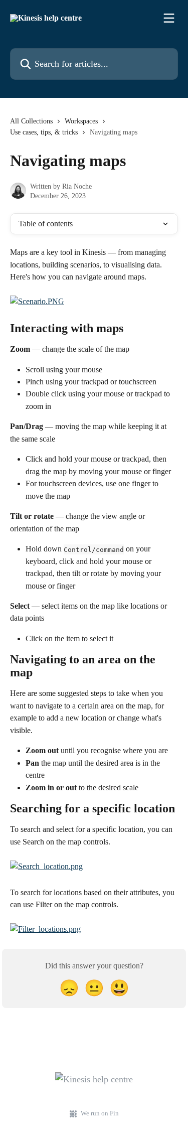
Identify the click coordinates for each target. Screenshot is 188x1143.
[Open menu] (169, 18)
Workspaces (81, 121)
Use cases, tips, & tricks (44, 132)
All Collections (31, 121)
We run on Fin (100, 1113)
